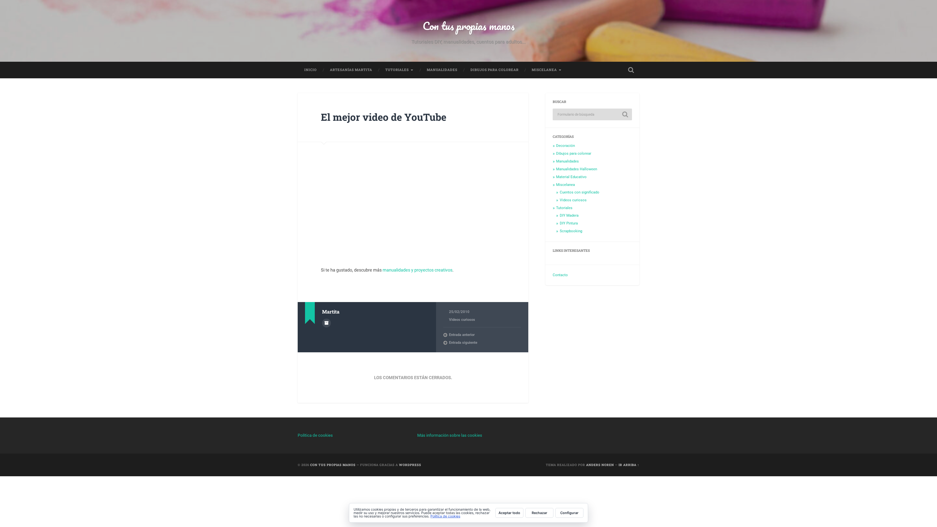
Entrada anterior (462, 335)
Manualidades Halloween (576, 169)
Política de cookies (315, 435)
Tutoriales (397, 70)
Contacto (560, 275)
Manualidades (442, 70)
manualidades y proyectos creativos (417, 270)
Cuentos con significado (579, 192)
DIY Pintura (569, 223)
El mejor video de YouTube (383, 117)
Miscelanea (544, 70)
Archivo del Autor (326, 323)
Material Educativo (571, 177)
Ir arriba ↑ (629, 465)
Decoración (565, 145)
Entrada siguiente (463, 342)
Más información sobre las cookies (449, 435)
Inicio (310, 70)
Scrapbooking (571, 231)
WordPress (410, 465)
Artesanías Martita (351, 70)
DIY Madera (569, 215)
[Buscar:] (592, 114)
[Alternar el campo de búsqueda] (631, 70)
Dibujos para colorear (494, 70)
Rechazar (539, 513)
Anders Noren (600, 465)
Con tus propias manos (469, 25)
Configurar (569, 513)
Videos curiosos (462, 319)
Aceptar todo (509, 513)
